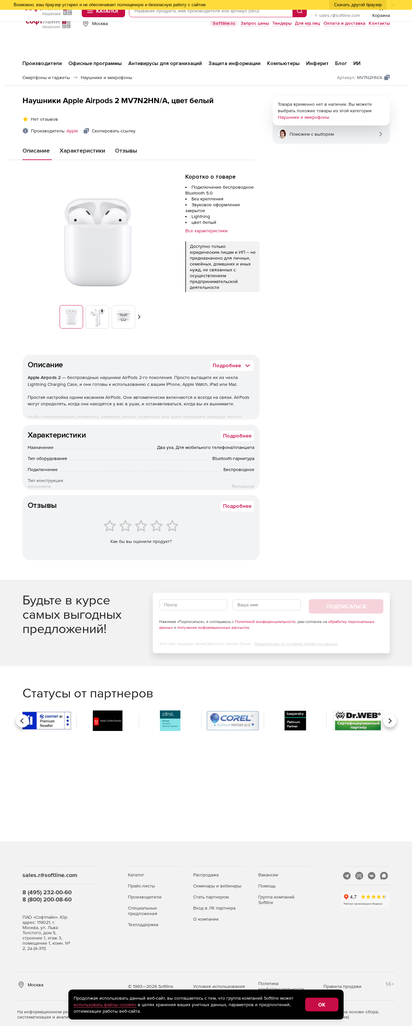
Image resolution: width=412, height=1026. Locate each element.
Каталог (136, 874)
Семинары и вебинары (217, 885)
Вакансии (268, 874)
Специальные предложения (142, 910)
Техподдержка (143, 924)
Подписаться (346, 606)
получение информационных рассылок (213, 627)
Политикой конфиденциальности (265, 621)
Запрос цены (255, 23)
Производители (145, 896)
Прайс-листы (141, 885)
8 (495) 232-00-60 (47, 892)
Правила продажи (342, 986)
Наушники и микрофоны (303, 117)
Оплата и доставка (344, 23)
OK (321, 1004)
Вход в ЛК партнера (214, 908)
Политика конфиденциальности (281, 986)
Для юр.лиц (307, 23)
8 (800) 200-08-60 (47, 899)
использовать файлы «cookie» (105, 1004)
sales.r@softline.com (339, 15)
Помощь (267, 885)
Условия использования (219, 986)
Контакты (379, 23)
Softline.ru (224, 23)
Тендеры (281, 23)
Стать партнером (211, 896)
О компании (206, 919)
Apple (72, 130)
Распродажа (206, 874)
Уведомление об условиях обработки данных (296, 643)
